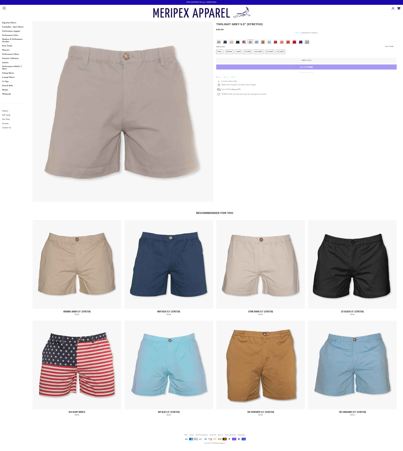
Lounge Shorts (8, 77)
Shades (5, 90)
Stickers (5, 111)
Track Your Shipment (202, 435)
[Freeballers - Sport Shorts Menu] (13, 26)
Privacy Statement (230, 435)
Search (192, 435)
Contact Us (6, 128)
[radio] (218, 42)
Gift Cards (6, 115)
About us (220, 435)
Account (5, 124)
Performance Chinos (10, 54)
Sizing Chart (241, 435)
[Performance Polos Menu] (13, 35)
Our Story (6, 119)
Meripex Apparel (219, 443)
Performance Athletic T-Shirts (12, 68)
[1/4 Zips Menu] (13, 81)
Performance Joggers (11, 31)
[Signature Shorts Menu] (13, 22)
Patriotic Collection (10, 58)
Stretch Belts (7, 86)
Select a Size (220, 47)
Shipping (298, 33)
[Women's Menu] (13, 49)
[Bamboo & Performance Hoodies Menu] (13, 39)
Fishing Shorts (8, 73)
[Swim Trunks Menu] (13, 45)
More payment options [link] (306, 72)
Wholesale (6, 94)
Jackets (5, 63)
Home (186, 435)
